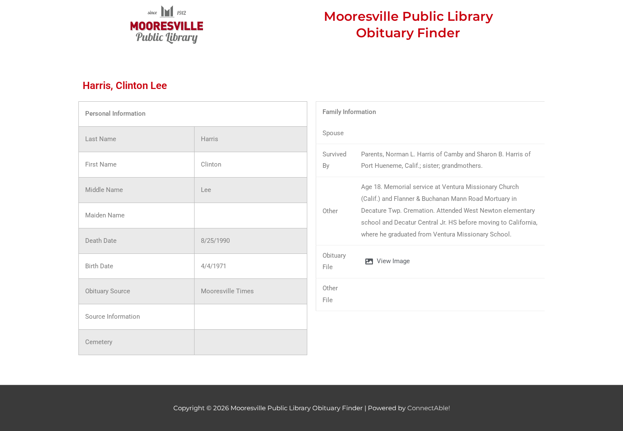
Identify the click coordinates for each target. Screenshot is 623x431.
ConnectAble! (428, 408)
